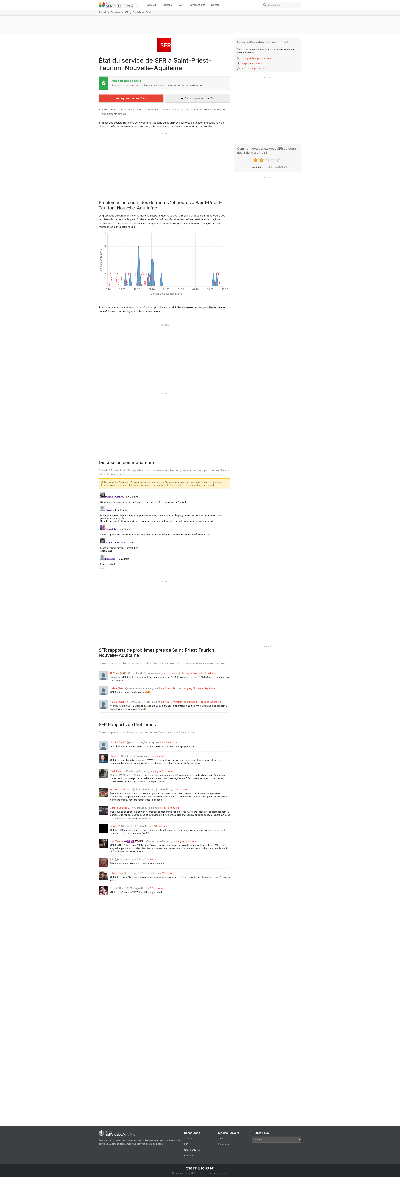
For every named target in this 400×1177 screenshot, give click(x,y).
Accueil (151, 4)
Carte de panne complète (200, 98)
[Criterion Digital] (200, 1168)
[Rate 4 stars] (273, 160)
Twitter (222, 1138)
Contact (215, 4)
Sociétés (167, 4)
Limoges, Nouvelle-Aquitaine (199, 673)
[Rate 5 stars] (279, 160)
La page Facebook (252, 63)
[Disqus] (164, 530)
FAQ (180, 4)
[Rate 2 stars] (262, 160)
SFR (126, 12)
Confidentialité (197, 4)
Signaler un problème (133, 98)
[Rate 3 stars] (267, 160)
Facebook (223, 1144)
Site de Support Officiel (254, 68)
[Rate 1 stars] (256, 160)
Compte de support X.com (256, 58)
